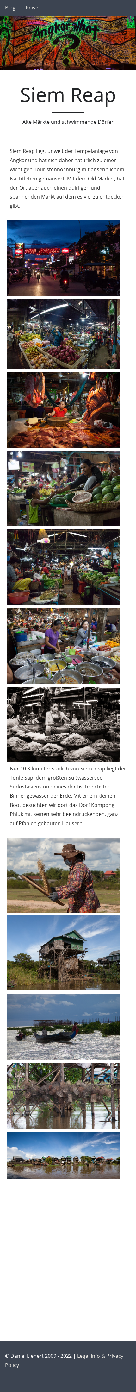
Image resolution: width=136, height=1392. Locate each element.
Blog (10, 7)
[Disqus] (68, 1259)
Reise (32, 7)
